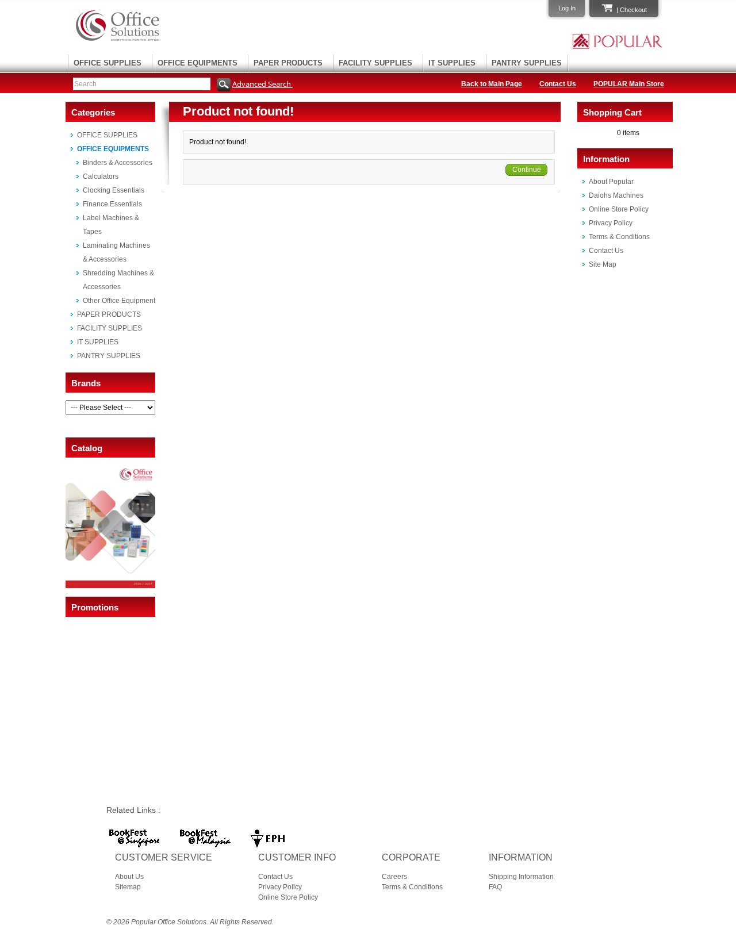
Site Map (602, 264)
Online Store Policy (619, 209)
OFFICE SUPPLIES (107, 63)
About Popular (611, 182)
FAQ (495, 887)
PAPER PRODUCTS (288, 63)
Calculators (100, 176)
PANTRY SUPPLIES (527, 63)
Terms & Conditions (619, 237)
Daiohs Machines (616, 195)
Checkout (633, 9)
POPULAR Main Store (628, 84)
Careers (394, 877)
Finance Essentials (112, 204)
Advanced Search (262, 84)
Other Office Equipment (119, 301)
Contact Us (557, 84)
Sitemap (128, 887)
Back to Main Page (491, 84)
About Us (129, 877)
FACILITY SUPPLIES (375, 63)
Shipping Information (521, 877)
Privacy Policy (610, 223)
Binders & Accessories (117, 163)
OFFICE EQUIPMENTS (197, 63)
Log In (567, 8)
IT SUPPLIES (452, 63)
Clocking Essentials (113, 190)
